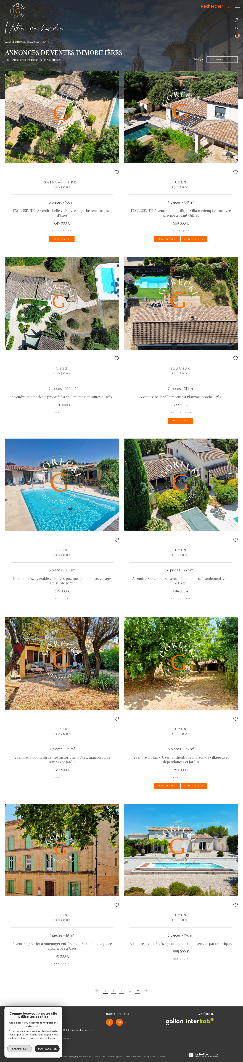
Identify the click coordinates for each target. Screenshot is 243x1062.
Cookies (162, 1057)
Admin (128, 1056)
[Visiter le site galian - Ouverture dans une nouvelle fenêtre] (174, 1021)
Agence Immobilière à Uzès (22, 41)
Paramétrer (19, 1048)
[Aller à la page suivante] (146, 990)
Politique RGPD (150, 1056)
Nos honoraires (85, 1056)
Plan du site (99, 1056)
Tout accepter (47, 1048)
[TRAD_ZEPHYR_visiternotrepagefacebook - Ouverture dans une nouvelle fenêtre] (109, 1022)
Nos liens (137, 1056)
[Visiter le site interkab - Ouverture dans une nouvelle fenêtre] (200, 1020)
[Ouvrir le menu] (237, 6)
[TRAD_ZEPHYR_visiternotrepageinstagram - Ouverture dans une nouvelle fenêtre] (119, 1022)
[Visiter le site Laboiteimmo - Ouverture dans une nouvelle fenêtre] (203, 1055)
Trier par (199, 59)
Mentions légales (114, 1056)
